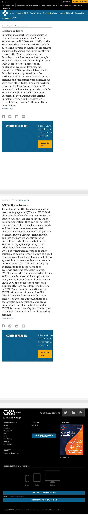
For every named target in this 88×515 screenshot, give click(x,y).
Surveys (61, 13)
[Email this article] (23, 116)
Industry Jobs (7, 8)
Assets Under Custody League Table (28, 5)
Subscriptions (77, 5)
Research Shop (79, 13)
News (11, 13)
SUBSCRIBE (83, 2)
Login (57, 147)
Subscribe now (45, 144)
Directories (53, 13)
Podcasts (32, 13)
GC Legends (69, 13)
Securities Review (65, 5)
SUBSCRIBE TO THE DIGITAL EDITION (44, 500)
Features (19, 13)
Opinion (45, 13)
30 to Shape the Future (49, 5)
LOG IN (75, 2)
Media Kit (35, 425)
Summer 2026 (64, 457)
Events (39, 13)
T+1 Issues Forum (8, 5)
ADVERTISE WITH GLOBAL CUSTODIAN (44, 436)
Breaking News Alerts (11, 453)
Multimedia (7, 431)
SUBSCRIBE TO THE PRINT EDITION (44, 493)
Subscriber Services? (17, 496)
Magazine (5, 18)
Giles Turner (8, 109)
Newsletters (67, 2)
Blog (5, 436)
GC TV (26, 13)
